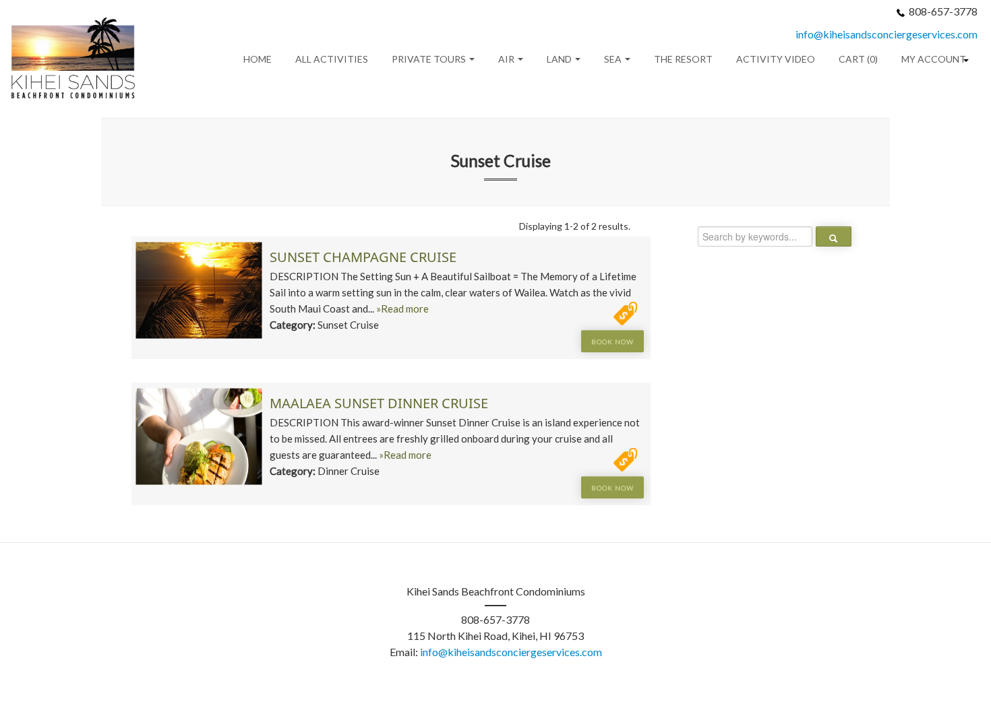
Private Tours (430, 59)
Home (257, 59)
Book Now (612, 341)
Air (507, 59)
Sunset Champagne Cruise (363, 257)
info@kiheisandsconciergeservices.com (886, 34)
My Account (933, 59)
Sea (614, 59)
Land (560, 59)
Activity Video (775, 59)
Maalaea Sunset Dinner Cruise (379, 403)
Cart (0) (858, 59)
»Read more (402, 308)
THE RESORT (683, 59)
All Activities (331, 59)
